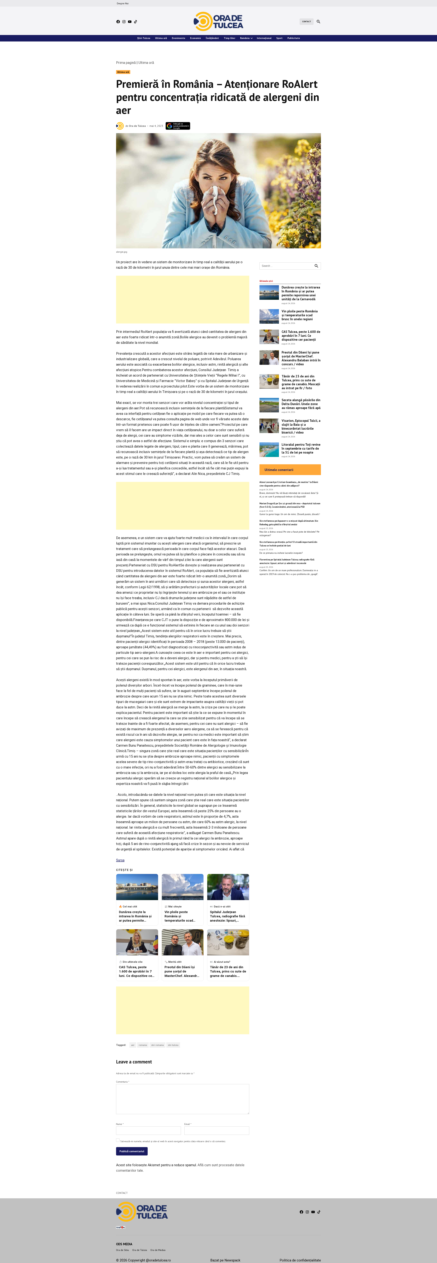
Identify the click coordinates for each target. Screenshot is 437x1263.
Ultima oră (161, 38)
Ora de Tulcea (137, 126)
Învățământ (212, 38)
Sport (279, 38)
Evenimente (178, 38)
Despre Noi (123, 3)
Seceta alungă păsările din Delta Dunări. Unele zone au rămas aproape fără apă (301, 404)
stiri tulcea (173, 1045)
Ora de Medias (158, 1250)
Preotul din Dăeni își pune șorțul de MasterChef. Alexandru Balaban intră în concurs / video (301, 358)
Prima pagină (126, 63)
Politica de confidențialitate (300, 1260)
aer (133, 1045)
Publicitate (293, 38)
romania (143, 1045)
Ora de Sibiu (122, 1250)
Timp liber (229, 38)
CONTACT (306, 21)
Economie (195, 38)
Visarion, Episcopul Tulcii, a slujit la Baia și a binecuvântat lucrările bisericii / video (301, 426)
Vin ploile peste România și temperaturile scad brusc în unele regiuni (300, 315)
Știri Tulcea (143, 38)
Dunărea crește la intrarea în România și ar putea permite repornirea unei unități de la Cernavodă (301, 293)
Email (187, 1124)
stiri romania (157, 1045)
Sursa (120, 860)
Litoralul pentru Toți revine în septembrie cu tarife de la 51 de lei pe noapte (301, 448)
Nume (120, 1124)
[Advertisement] (182, 299)
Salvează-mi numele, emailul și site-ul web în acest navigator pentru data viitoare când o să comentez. (173, 1141)
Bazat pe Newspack (225, 1260)
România (245, 38)
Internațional (264, 38)
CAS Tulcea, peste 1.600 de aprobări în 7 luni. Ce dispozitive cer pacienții (301, 335)
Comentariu (122, 1081)
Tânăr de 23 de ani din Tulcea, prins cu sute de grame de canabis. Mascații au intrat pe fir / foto (301, 382)
